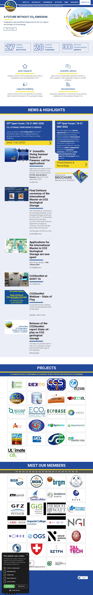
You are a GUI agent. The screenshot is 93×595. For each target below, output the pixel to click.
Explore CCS (36, 2)
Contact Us (85, 2)
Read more (16, 564)
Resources (74, 2)
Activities (58, 2)
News (66, 2)
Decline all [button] (21, 586)
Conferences (47, 2)
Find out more (10, 29)
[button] (15, 590)
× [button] (27, 554)
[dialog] (15, 573)
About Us (26, 2)
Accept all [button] (9, 586)
